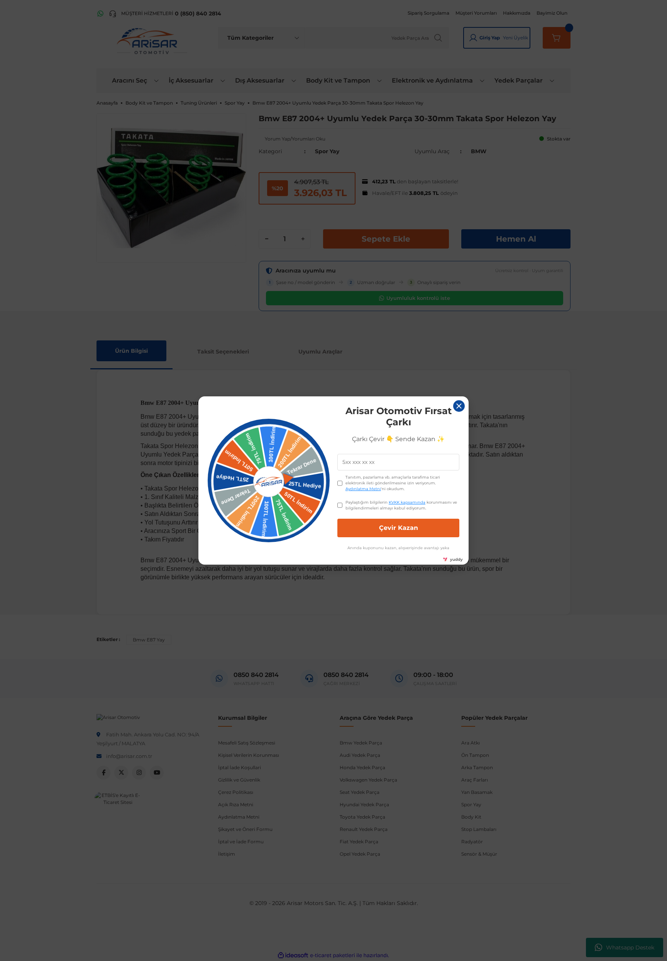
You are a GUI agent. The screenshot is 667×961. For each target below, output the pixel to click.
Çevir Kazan (398, 527)
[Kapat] (459, 406)
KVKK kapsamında (407, 502)
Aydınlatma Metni (363, 488)
